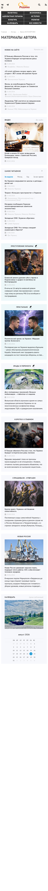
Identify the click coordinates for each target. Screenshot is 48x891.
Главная (4, 32)
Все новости (35, 23)
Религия (35, 20)
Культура (12, 20)
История (35, 16)
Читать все (38, 49)
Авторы (13, 32)
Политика (13, 13)
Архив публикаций (36, 597)
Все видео (39, 120)
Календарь (12, 23)
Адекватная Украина (12, 16)
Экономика (35, 13)
